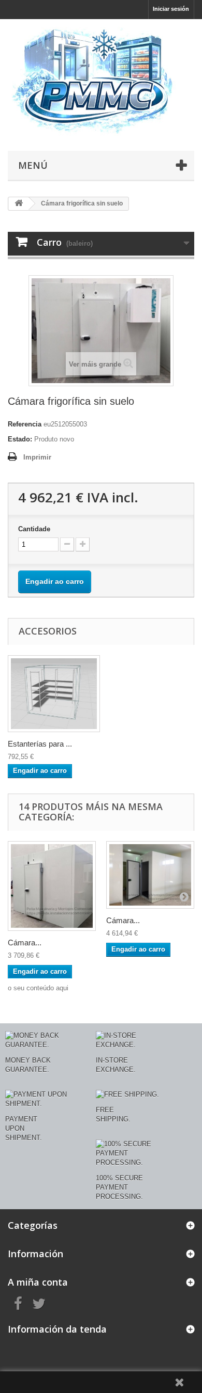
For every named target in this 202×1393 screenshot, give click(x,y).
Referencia (24, 424)
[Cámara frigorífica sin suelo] (52, 885)
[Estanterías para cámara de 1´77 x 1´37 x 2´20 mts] (54, 693)
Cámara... (24, 942)
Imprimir (37, 457)
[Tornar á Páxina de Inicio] (18, 203)
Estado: (20, 439)
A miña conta (38, 1282)
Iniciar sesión (171, 9)
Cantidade (34, 529)
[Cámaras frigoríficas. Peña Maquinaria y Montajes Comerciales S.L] (101, 82)
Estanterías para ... (40, 743)
